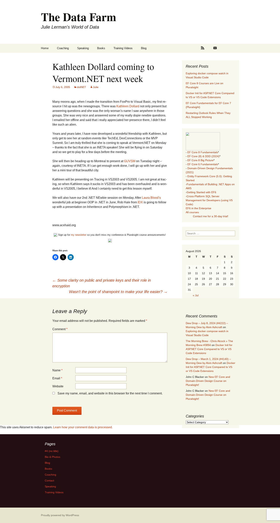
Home (45, 48)
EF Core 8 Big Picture (200, 160)
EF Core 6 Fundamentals (202, 164)
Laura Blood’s (151, 197)
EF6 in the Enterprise (198, 208)
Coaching (63, 48)
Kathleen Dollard (127, 106)
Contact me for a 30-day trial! (210, 216)
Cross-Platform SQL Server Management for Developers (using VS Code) (209, 200)
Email (57, 378)
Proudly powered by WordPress (60, 515)
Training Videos (123, 48)
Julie (95, 87)
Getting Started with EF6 (201, 192)
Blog (143, 48)
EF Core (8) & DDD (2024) (203, 156)
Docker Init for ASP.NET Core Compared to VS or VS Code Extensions (209, 349)
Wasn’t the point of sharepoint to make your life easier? (118, 292)
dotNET (81, 87)
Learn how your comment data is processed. (83, 427)
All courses (192, 212)
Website (57, 386)
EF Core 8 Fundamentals (202, 152)
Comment (59, 329)
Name (57, 370)
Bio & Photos (52, 456)
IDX (140, 202)
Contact (49, 480)
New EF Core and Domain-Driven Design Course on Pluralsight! (208, 380)
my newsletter (78, 234)
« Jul (195, 295)
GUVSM (130, 161)
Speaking (83, 48)
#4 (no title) (51, 451)
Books (101, 48)
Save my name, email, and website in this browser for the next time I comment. (110, 393)
